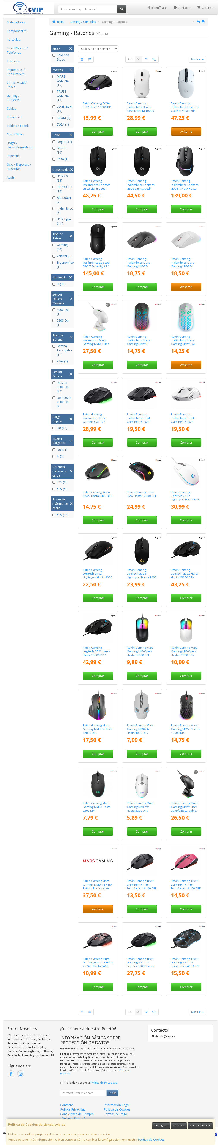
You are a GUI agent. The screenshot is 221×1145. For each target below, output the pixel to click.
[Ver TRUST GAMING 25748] (98, 394)
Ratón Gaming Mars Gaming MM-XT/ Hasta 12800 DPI (97, 729)
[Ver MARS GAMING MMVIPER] (142, 628)
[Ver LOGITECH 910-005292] (186, 83)
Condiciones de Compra (77, 1114)
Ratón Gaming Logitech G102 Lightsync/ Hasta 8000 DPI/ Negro (97, 575)
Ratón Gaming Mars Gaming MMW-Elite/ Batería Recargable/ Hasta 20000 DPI (184, 808)
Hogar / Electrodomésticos (20, 145)
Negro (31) (64, 142)
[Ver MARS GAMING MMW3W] (186, 317)
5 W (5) (62, 489)
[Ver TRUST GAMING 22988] (186, 939)
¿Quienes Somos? (72, 1118)
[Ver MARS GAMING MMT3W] (186, 239)
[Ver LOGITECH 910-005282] (98, 161)
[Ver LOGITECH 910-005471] (186, 550)
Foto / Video (15, 134)
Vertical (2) (64, 256)
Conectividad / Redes (17, 85)
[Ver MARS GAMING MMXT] (98, 705)
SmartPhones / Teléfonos (17, 50)
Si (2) (60, 456)
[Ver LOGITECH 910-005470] (98, 628)
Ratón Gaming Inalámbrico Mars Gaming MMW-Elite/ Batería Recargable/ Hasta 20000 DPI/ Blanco (96, 346)
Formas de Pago (115, 1114)
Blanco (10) (61, 150)
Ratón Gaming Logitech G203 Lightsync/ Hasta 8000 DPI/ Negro (141, 575)
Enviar (112, 1093)
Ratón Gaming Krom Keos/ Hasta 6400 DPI (97, 494)
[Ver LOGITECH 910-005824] (186, 472)
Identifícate (158, 8)
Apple (10, 177)
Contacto (184, 8)
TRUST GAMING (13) (63, 95)
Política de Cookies (151, 1139)
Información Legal (116, 1105)
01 (138, 59)
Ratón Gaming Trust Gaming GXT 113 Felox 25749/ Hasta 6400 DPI (98, 964)
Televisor (13, 61)
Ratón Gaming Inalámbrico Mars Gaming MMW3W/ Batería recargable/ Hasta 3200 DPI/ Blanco (184, 346)
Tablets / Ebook (18, 126)
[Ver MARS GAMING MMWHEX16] (98, 861)
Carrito (206, 8)
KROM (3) (63, 118)
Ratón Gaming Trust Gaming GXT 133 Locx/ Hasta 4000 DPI (185, 962)
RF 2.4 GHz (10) (64, 189)
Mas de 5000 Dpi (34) (63, 387)
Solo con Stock (63, 57)
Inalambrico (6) (65, 210)
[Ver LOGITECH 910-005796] (142, 550)
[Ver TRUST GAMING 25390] (186, 394)
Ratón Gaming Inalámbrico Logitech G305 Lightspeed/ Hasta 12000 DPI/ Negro (96, 188)
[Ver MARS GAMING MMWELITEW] (98, 317)
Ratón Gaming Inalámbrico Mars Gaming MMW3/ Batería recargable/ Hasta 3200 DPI (140, 344)
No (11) (62, 449)
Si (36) (61, 284)
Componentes (17, 31)
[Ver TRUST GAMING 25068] (186, 861)
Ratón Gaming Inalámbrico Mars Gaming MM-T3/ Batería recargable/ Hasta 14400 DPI (140, 266)
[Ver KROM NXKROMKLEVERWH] (142, 83)
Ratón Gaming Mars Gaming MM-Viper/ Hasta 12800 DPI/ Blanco (184, 653)
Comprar (98, 131)
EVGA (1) (63, 124)
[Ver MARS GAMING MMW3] (142, 317)
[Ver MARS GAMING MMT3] (142, 239)
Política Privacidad (72, 1109)
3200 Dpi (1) (63, 322)
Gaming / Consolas (13, 97)
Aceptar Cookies (200, 1125)
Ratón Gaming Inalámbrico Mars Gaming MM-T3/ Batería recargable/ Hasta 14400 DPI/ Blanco (184, 268)
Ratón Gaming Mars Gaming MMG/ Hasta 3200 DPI (96, 807)
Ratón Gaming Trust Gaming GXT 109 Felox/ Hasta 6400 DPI (141, 884)
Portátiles (13, 39)
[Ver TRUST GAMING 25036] (142, 861)
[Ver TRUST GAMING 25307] (142, 394)
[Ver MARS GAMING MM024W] (142, 705)
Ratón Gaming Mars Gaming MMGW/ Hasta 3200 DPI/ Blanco (140, 808)
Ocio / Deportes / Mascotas (19, 166)
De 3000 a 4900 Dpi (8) (64, 402)
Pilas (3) (62, 361)
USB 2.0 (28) (62, 178)
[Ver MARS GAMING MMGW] (142, 783)
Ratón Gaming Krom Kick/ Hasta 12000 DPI (141, 494)
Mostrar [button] (196, 59)
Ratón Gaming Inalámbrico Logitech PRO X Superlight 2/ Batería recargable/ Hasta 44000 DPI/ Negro (96, 268)
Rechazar (179, 1125)
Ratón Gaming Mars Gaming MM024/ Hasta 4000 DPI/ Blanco (140, 730)
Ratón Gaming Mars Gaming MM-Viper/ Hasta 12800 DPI (140, 651)
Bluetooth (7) (64, 200)
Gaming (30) (62, 247)
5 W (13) (62, 515)
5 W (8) (62, 482)
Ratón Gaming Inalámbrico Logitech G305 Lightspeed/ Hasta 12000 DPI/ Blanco (185, 110)
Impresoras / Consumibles (16, 72)
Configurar (161, 1125)
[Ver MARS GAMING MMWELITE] (186, 783)
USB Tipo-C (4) (64, 221)
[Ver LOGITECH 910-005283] (142, 161)
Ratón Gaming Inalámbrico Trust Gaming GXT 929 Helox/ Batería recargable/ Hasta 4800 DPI (139, 423)
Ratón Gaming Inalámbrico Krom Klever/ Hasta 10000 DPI (140, 108)
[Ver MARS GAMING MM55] (186, 705)
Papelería (13, 156)
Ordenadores (16, 22)
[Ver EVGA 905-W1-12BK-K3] (98, 83)
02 (146, 59)
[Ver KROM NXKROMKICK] (142, 472)
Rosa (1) (62, 159)
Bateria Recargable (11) (64, 350)
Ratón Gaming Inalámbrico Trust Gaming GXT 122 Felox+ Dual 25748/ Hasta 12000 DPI (95, 421)
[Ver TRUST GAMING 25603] (142, 939)
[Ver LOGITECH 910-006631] (98, 239)
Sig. (154, 59)
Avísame (186, 131)
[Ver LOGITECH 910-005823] (98, 550)
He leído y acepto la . (91, 1082)
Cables (11, 108)
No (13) (62, 428)
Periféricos (14, 117)
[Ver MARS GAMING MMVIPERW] (186, 628)
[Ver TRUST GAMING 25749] (98, 939)
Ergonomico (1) (65, 264)
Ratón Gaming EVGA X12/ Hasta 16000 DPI (97, 105)
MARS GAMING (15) (63, 80)
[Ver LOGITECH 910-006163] (186, 161)
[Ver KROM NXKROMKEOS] (98, 472)
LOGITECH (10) (64, 108)
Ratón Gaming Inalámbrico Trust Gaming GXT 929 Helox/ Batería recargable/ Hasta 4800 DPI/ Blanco (183, 423)
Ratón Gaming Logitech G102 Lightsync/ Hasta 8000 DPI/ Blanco (185, 497)
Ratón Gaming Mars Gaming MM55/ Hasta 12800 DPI (185, 729)
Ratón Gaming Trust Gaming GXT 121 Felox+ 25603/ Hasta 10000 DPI (140, 964)
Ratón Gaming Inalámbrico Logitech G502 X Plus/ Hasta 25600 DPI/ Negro (185, 186)
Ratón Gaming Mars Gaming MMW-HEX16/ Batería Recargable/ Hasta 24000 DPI (97, 886)
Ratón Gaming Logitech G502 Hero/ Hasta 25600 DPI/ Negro (184, 575)
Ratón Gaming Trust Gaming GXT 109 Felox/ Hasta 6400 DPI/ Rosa (186, 886)
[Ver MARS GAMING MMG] (98, 783)
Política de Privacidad (103, 1082)
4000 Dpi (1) (63, 312)
